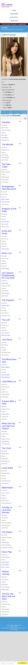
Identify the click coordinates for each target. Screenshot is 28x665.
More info (12, 663)
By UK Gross (11, 112)
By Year (4, 112)
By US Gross (17, 112)
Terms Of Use (23, 628)
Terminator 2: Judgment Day (18, 24)
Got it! (22, 662)
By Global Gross (24, 112)
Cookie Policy (14, 628)
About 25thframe (5, 628)
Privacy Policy (14, 629)
